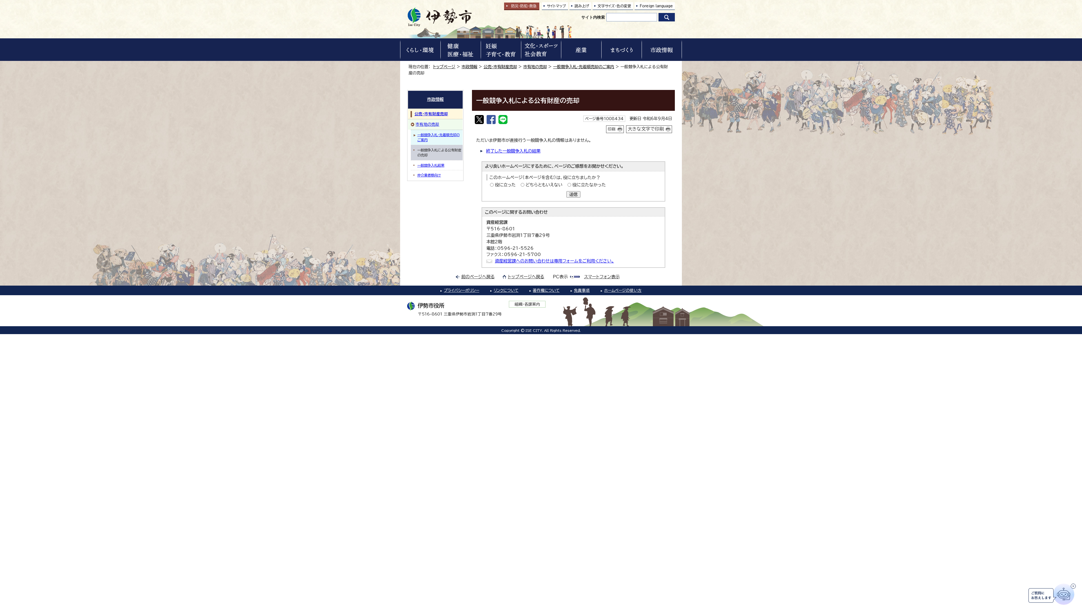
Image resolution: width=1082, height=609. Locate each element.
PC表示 (560, 277)
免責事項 (582, 290)
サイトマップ (556, 6)
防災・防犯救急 (523, 6)
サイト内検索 (593, 17)
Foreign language (656, 6)
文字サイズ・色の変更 (614, 6)
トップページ (444, 67)
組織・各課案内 (527, 304)
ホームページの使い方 (623, 290)
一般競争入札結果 (430, 165)
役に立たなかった (589, 185)
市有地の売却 (535, 67)
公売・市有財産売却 (500, 67)
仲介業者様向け (429, 175)
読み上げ (582, 6)
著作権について (546, 290)
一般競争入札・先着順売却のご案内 (583, 67)
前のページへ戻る (478, 277)
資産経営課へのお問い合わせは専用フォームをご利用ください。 (554, 261)
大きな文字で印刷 (646, 129)
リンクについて (506, 290)
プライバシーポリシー (461, 290)
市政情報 (469, 67)
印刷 (612, 129)
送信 (573, 194)
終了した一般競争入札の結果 (513, 151)
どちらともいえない (544, 185)
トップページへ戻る (526, 277)
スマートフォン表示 (602, 277)
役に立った (505, 185)
